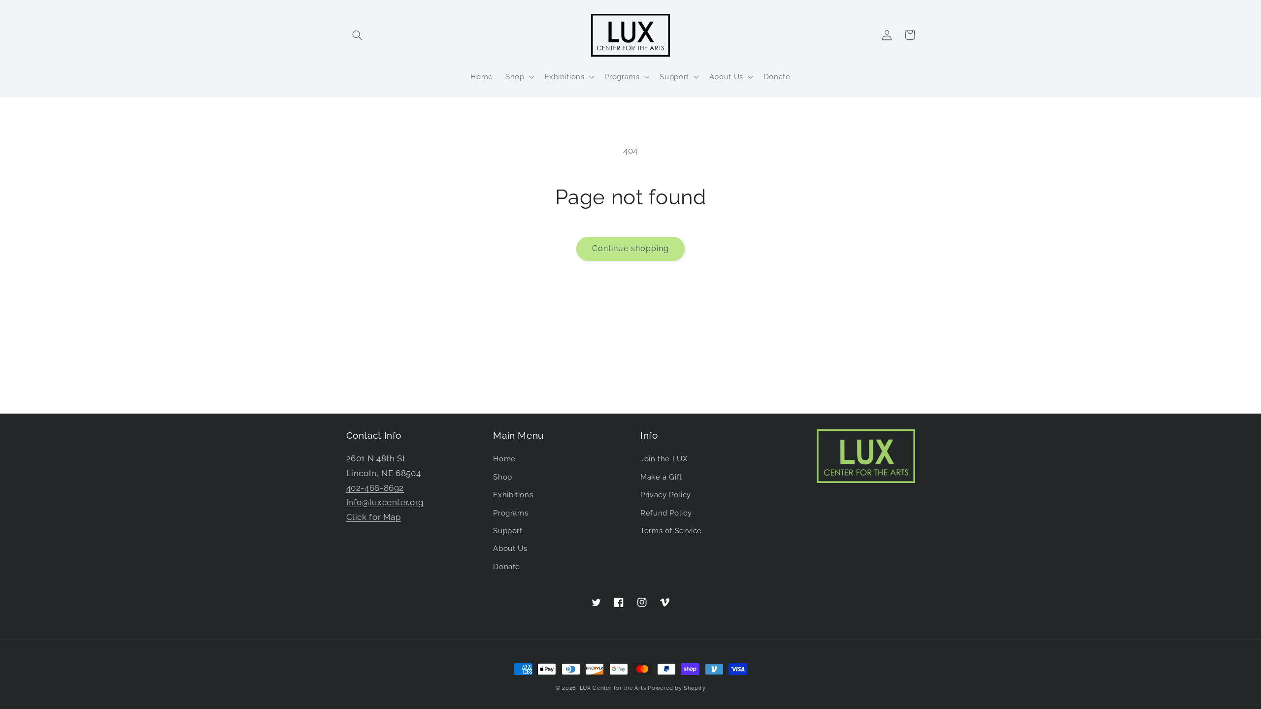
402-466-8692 (375, 488)
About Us (510, 548)
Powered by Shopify (676, 688)
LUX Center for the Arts (613, 688)
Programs (510, 513)
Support (507, 530)
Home (504, 458)
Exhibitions (513, 494)
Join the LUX (664, 458)
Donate (506, 566)
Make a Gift (661, 477)
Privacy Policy (665, 494)
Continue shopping (630, 248)
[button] (357, 35)
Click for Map (373, 517)
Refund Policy (666, 513)
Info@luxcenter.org (385, 502)
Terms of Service (671, 530)
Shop (502, 477)
